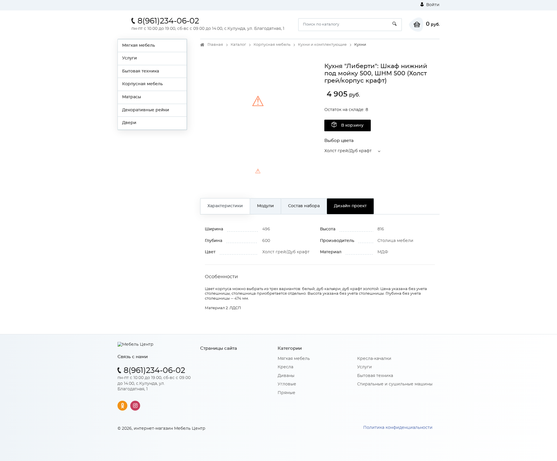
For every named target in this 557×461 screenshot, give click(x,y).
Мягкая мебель (138, 45)
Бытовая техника (140, 71)
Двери (129, 123)
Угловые (287, 384)
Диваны (286, 376)
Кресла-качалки (374, 359)
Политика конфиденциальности (398, 428)
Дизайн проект (350, 206)
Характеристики (225, 206)
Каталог (238, 45)
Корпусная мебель (142, 84)
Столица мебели (395, 241)
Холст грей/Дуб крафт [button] (348, 151)
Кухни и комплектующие (322, 45)
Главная (215, 45)
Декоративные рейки (145, 110)
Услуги (129, 58)
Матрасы (131, 97)
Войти (432, 5)
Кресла (285, 367)
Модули (265, 206)
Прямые (286, 393)
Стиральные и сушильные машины (395, 384)
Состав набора (304, 206)
